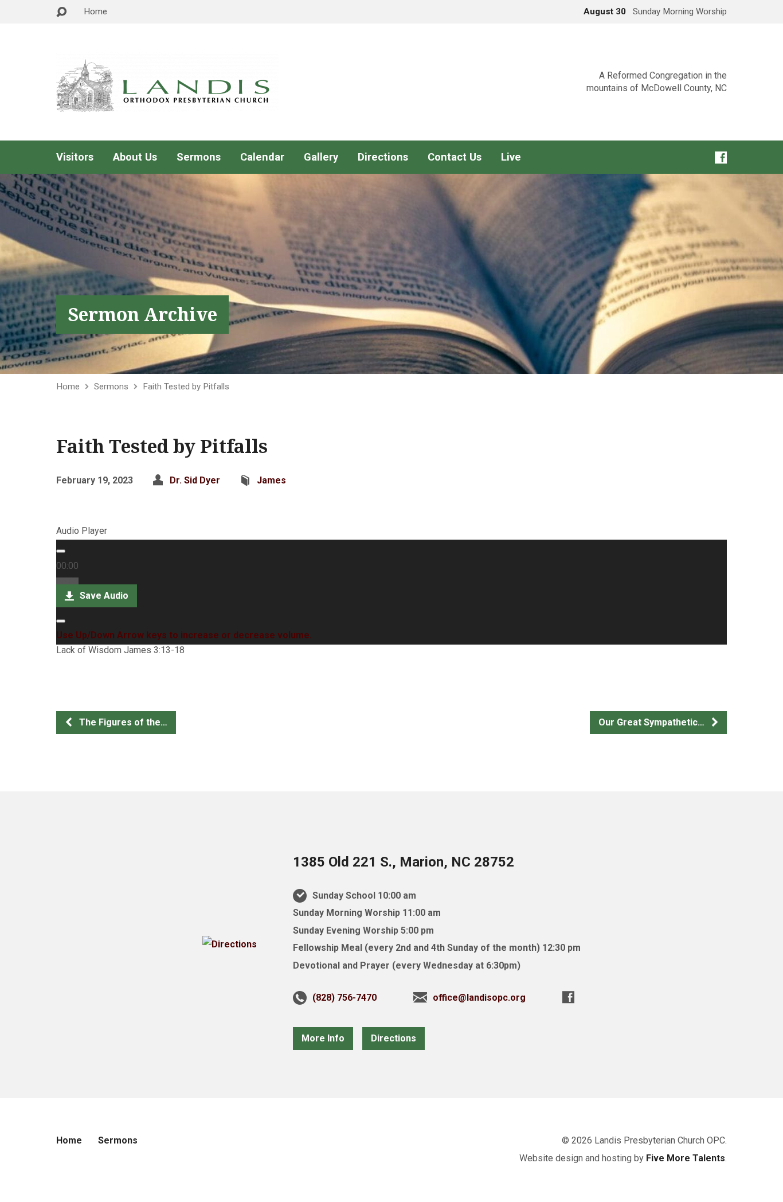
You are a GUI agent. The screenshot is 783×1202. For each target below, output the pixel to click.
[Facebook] (721, 157)
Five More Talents (685, 1158)
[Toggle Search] (61, 12)
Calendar (262, 157)
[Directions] (229, 944)
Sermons (199, 157)
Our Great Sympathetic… (652, 722)
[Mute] (60, 621)
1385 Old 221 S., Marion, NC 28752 (403, 862)
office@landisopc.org (479, 997)
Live (511, 157)
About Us (135, 157)
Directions (383, 157)
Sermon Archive (142, 314)
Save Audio (102, 595)
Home (95, 11)
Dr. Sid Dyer (195, 480)
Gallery (321, 157)
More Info (323, 1038)
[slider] (184, 635)
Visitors (74, 157)
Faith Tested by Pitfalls (186, 386)
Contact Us (454, 157)
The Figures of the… (122, 722)
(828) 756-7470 (344, 997)
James (271, 480)
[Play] (60, 551)
